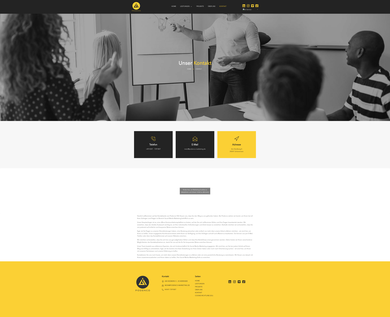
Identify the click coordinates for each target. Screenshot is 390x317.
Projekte (200, 6)
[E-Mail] (195, 138)
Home (173, 6)
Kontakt (222, 6)
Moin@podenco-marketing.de (177, 285)
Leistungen (199, 284)
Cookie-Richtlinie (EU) (204, 295)
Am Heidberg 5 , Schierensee (176, 281)
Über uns (211, 6)
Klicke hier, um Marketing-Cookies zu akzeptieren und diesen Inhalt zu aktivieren (195, 191)
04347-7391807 (170, 289)
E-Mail (195, 145)
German (248, 9)
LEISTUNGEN (185, 6)
